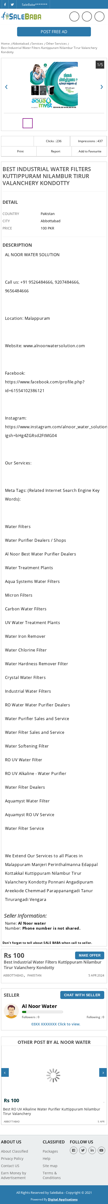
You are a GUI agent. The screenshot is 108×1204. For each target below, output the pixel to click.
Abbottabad (20, 43)
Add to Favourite (89, 151)
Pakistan (34, 975)
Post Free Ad (54, 31)
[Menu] (87, 16)
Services (37, 43)
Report (55, 151)
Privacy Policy (12, 1158)
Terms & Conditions (52, 1175)
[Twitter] (12, 4)
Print (20, 151)
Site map (50, 1165)
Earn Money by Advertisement (13, 1175)
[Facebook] (5, 4)
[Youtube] (101, 1150)
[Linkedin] (92, 1150)
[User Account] (99, 16)
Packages (50, 1151)
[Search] (74, 16)
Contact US (10, 1165)
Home (5, 43)
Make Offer (89, 955)
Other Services (56, 43)
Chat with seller (82, 995)
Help (46, 1158)
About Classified (14, 1151)
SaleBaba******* (34, 4)
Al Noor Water (39, 1006)
